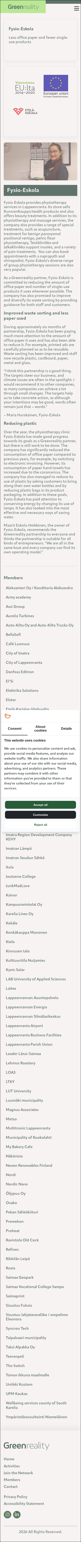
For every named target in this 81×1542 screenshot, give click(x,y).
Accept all (40, 804)
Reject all (40, 824)
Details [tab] (66, 728)
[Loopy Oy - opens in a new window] (7, 716)
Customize (40, 814)
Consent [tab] (14, 728)
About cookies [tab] (40, 728)
